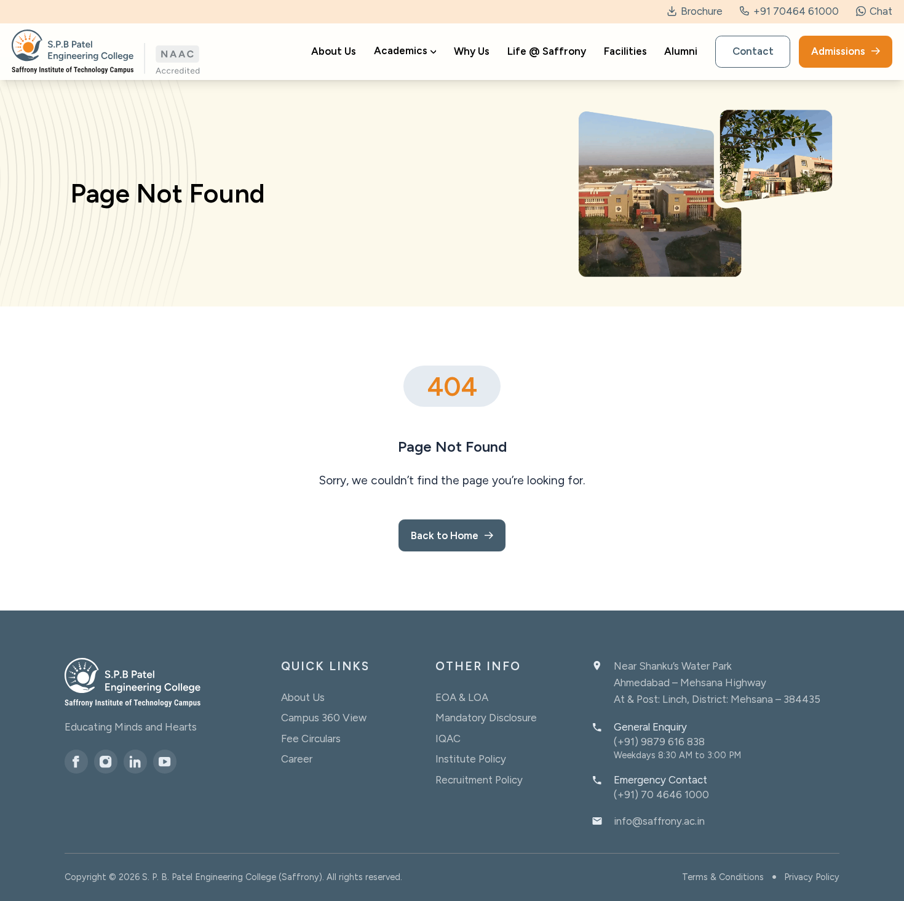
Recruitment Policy (479, 780)
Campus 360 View (324, 717)
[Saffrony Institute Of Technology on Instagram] (105, 761)
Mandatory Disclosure (486, 717)
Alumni (680, 52)
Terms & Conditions (723, 877)
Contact (753, 52)
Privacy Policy (811, 877)
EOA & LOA (461, 697)
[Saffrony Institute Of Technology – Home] (132, 682)
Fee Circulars (311, 738)
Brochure (700, 11)
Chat (879, 11)
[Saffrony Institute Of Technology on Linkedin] (135, 761)
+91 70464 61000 (795, 11)
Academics (400, 51)
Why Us (472, 52)
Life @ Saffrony (546, 52)
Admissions (838, 52)
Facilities (625, 52)
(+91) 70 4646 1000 (661, 794)
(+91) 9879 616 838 (659, 741)
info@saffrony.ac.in (659, 821)
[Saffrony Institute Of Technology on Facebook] (76, 761)
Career (296, 759)
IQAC (448, 738)
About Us (333, 52)
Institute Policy (470, 759)
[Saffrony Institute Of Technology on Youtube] (164, 761)
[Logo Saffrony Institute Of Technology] (106, 52)
